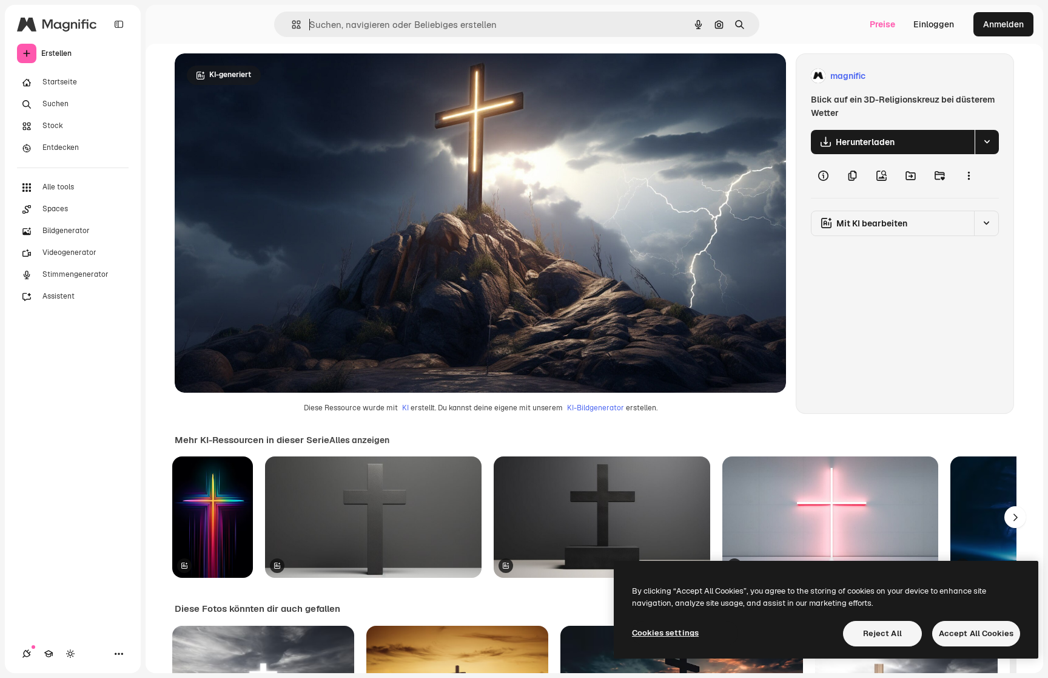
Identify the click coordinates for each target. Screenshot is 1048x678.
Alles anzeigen (359, 440)
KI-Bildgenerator (595, 408)
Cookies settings (665, 633)
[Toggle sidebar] (119, 24)
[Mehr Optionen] (968, 176)
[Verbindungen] (26, 653)
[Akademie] (48, 653)
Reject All (882, 633)
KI (405, 408)
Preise (882, 24)
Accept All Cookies (976, 633)
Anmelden (1003, 24)
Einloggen (933, 24)
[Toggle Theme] (70, 653)
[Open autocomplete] (291, 24)
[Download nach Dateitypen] (987, 142)
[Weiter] (1015, 517)
